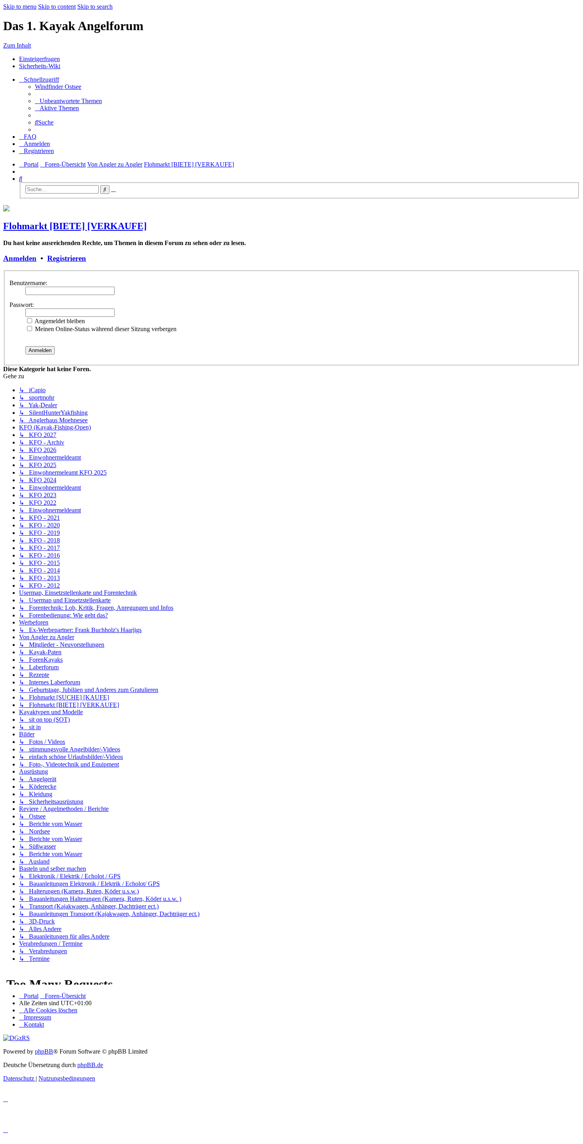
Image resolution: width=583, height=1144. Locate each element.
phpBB (44, 1051)
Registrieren (66, 258)
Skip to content (57, 6)
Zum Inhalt (17, 45)
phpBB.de (90, 1065)
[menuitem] (58, 86)
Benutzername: (28, 283)
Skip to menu (19, 6)
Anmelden (19, 258)
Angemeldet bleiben (59, 321)
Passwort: (22, 304)
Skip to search (95, 6)
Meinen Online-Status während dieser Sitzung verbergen (104, 329)
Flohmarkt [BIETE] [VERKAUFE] (75, 226)
